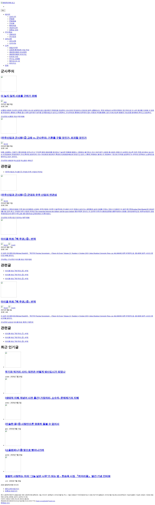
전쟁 (19, 116)
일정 (6, 65)
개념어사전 (13, 28)
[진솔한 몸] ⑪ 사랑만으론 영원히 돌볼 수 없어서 (32, 424)
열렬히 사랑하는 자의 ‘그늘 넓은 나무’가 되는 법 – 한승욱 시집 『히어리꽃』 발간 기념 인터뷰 (58, 476)
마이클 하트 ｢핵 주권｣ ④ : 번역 (16, 271)
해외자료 (12, 25)
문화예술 (12, 21)
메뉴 (3, 10)
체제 (30, 259)
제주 (24, 217)
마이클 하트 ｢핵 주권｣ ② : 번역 (16, 279)
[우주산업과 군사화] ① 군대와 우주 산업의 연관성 (23, 172)
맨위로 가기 (5, 503)
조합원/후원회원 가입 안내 (19, 50)
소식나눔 (12, 43)
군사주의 (4, 116)
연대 (15, 116)
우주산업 (11, 217)
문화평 (11, 19)
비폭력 (10, 116)
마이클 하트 (19, 259)
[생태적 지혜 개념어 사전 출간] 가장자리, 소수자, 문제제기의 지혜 (42, 397)
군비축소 (4, 259)
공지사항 (8, 39)
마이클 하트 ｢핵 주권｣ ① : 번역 (16, 333)
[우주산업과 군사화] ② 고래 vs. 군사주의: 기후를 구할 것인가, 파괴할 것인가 (44, 137)
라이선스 (12, 63)
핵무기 (25, 322)
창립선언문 (13, 48)
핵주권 (30, 322)
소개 (6, 45)
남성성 (10, 322)
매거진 (7, 14)
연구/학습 (8, 32)
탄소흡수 (24, 160)
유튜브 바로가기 (11, 491)
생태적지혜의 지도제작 (18, 52)
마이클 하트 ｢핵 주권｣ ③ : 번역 (16, 275)
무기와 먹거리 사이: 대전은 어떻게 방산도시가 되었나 (35, 371)
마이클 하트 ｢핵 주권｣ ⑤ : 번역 (18, 238)
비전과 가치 (13, 56)
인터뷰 (11, 23)
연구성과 (12, 37)
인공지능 (18, 217)
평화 (22, 116)
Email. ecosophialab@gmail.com (45, 501)
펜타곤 (30, 160)
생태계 (10, 160)
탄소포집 (16, 160)
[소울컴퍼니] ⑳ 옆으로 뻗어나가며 (24, 450)
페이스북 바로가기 (12, 489)
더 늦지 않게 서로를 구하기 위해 (19, 96)
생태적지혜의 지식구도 (18, 54)
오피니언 (12, 17)
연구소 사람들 (14, 59)
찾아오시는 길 (14, 61)
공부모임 (12, 34)
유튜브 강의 (13, 30)
